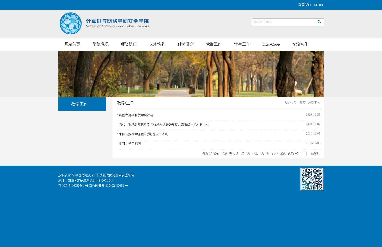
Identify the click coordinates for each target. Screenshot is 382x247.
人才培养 (157, 44)
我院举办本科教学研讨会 (136, 115)
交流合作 (300, 44)
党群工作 (214, 44)
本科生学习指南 (130, 143)
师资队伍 (129, 44)
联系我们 (305, 4)
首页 (303, 103)
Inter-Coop (271, 44)
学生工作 (242, 44)
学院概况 (101, 44)
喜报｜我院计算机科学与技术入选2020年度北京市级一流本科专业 (164, 124)
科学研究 (185, 44)
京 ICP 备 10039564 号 (73, 185)
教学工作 (314, 103)
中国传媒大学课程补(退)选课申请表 (143, 134)
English (319, 4)
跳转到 (315, 153)
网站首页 (72, 44)
